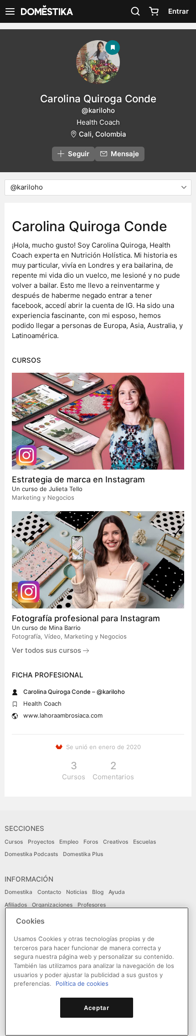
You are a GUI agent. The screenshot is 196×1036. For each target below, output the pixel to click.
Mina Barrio (65, 627)
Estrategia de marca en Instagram (78, 479)
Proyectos (41, 841)
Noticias (76, 891)
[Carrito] (153, 11)
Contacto (49, 891)
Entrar (178, 11)
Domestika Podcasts (31, 854)
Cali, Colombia (102, 134)
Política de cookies (82, 983)
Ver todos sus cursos (47, 650)
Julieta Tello (66, 488)
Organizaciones (52, 904)
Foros (90, 841)
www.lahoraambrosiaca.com (63, 715)
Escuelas (144, 841)
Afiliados (16, 904)
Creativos (115, 841)
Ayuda (116, 891)
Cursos (14, 841)
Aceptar (96, 1007)
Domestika (18, 891)
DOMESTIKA (46, 11)
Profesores (91, 904)
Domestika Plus (83, 854)
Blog (97, 891)
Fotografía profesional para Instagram (86, 618)
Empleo (68, 841)
